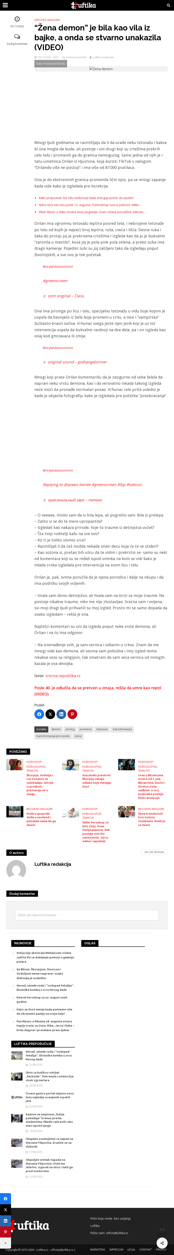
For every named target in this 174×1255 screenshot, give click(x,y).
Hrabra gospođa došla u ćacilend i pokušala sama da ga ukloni (41, 819)
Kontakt (146, 1249)
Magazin (54, 20)
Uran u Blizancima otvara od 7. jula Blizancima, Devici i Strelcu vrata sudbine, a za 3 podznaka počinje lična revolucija (151, 786)
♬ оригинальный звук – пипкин (72, 499)
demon (56, 729)
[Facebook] (39, 714)
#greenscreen (55, 280)
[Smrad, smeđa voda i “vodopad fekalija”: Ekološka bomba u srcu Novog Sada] (16, 1055)
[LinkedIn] (61, 714)
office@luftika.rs (117, 1233)
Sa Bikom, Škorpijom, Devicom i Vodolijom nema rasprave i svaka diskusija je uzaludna (40, 974)
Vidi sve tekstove (154, 852)
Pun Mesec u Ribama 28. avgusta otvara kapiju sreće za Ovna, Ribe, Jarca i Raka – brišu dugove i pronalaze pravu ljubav (45, 1026)
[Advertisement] (101, 108)
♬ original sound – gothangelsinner (75, 361)
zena (78, 736)
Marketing (97, 1249)
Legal (131, 1249)
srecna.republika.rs (62, 675)
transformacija (122, 729)
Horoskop (34, 762)
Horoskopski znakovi (36, 769)
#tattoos (134, 484)
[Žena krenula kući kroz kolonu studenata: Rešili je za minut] (126, 811)
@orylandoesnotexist (58, 266)
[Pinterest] (72, 714)
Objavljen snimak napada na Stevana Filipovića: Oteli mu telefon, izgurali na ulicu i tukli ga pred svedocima (49, 1165)
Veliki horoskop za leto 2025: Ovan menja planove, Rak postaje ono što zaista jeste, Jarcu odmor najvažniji (96, 832)
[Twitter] (50, 714)
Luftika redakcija (103, 57)
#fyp (121, 484)
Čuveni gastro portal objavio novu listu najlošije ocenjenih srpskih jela (50, 1097)
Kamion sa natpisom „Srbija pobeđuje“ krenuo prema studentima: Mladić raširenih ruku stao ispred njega (49, 1120)
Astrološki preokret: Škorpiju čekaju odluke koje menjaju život (96, 781)
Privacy (161, 1249)
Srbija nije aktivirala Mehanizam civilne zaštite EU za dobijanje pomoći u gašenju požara (45, 957)
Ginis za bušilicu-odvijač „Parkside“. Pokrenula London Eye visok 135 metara (50, 1076)
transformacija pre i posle (53, 736)
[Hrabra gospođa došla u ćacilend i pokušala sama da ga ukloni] (14, 811)
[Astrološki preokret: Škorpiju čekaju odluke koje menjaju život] (70, 764)
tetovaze (102, 729)
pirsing (70, 729)
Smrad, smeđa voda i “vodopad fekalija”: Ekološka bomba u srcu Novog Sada (49, 1055)
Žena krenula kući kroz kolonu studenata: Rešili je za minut (151, 819)
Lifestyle (40, 20)
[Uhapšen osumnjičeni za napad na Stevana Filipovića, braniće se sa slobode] (16, 1142)
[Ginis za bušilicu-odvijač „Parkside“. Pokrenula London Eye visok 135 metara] (16, 1076)
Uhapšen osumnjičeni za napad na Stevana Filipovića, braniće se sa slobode (49, 1142)
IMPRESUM (116, 1249)
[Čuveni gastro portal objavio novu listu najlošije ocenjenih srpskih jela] (16, 1097)
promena (85, 729)
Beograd (33, 809)
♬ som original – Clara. (63, 295)
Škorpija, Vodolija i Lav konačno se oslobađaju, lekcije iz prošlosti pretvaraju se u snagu (40, 785)
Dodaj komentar (17, 44)
